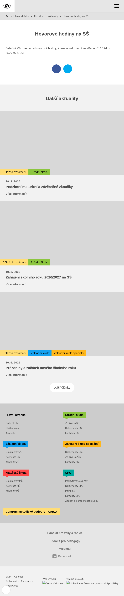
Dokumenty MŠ (14, 481)
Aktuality (53, 16)
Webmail (65, 548)
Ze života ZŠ (13, 457)
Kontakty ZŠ (12, 462)
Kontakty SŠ (72, 433)
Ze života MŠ (13, 486)
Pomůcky (70, 491)
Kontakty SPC (72, 495)
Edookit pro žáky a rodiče (65, 533)
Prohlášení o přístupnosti (19, 581)
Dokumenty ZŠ (14, 452)
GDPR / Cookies (14, 576)
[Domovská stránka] (7, 6)
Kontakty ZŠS (72, 462)
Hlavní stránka (22, 16)
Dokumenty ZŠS (74, 452)
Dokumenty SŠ (73, 428)
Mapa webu (12, 585)
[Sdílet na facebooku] (56, 68)
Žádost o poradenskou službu (81, 500)
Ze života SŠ (72, 423)
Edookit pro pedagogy (65, 541)
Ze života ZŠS (73, 457)
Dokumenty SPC (74, 486)
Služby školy (12, 428)
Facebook (65, 556)
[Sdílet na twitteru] (67, 68)
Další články (62, 387)
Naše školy (12, 423)
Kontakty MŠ (13, 491)
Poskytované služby (76, 481)
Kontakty (11, 433)
